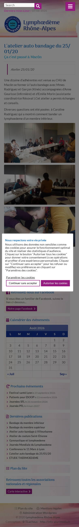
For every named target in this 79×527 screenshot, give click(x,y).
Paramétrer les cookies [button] (20, 277)
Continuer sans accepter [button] (23, 283)
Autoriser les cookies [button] (55, 283)
